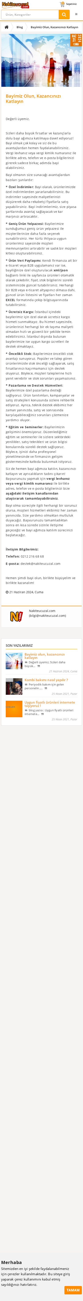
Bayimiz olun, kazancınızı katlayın (45, 656)
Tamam (73, 1290)
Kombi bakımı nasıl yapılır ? (46, 680)
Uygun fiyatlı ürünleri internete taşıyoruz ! (50, 704)
